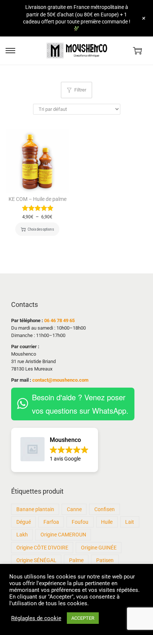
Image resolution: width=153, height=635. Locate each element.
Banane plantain (35, 509)
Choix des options (40, 229)
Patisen (105, 560)
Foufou (80, 522)
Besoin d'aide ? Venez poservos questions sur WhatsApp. (80, 404)
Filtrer (80, 90)
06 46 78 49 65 (59, 320)
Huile (107, 522)
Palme (76, 560)
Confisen (104, 509)
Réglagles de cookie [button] (36, 618)
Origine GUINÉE (99, 548)
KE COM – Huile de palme (37, 199)
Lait (129, 522)
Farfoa (51, 522)
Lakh (22, 535)
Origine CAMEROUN (63, 535)
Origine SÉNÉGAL (36, 560)
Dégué (23, 522)
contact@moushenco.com (60, 380)
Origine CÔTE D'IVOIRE (42, 548)
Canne (74, 509)
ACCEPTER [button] (82, 618)
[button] (54, 450)
